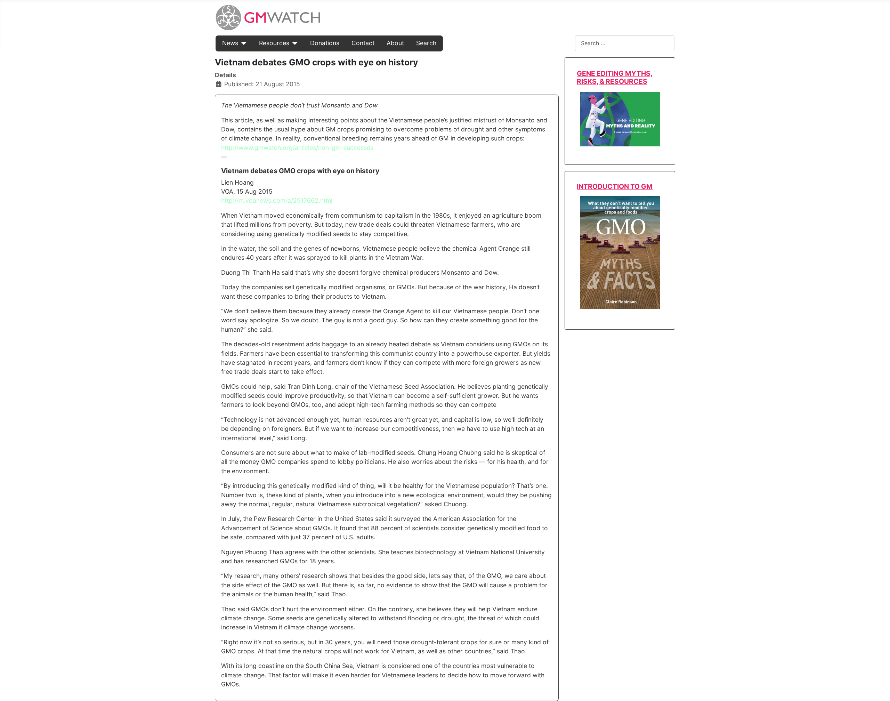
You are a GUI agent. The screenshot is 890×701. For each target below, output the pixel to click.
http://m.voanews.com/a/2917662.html (276, 200)
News (230, 43)
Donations (324, 43)
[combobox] (624, 43)
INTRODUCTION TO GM (615, 186)
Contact (362, 43)
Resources (274, 43)
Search (426, 43)
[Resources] (293, 43)
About (395, 43)
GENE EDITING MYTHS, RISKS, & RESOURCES (615, 77)
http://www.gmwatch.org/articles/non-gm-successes (297, 147)
